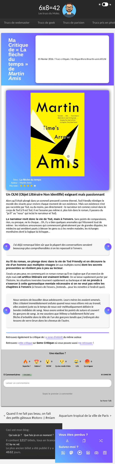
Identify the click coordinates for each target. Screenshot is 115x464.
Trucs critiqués (62, 59)
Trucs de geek (46, 22)
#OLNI (103, 59)
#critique (75, 59)
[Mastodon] (71, 454)
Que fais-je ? (39, 435)
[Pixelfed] (79, 454)
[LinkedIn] (88, 454)
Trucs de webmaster (16, 22)
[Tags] (83, 442)
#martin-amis (93, 59)
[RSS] (62, 454)
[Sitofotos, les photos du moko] (96, 454)
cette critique (25, 343)
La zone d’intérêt (53, 337)
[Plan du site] (67, 442)
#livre (83, 59)
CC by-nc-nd (12, 444)
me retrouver (85, 343)
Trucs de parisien (73, 22)
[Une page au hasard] (100, 442)
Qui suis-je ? (15, 435)
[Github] (104, 454)
